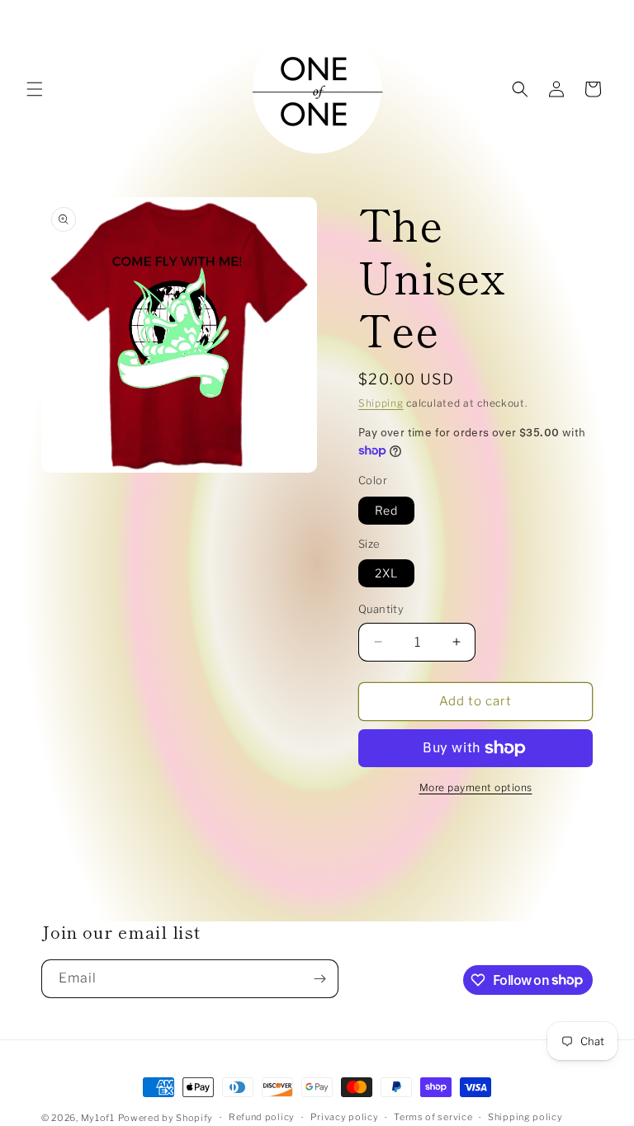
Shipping (381, 403)
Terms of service (433, 1117)
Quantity (381, 608)
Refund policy (262, 1117)
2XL (386, 573)
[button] (35, 89)
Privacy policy (344, 1117)
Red (386, 510)
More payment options (475, 787)
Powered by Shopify (166, 1118)
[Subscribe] (319, 978)
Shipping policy (525, 1117)
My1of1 (98, 1118)
